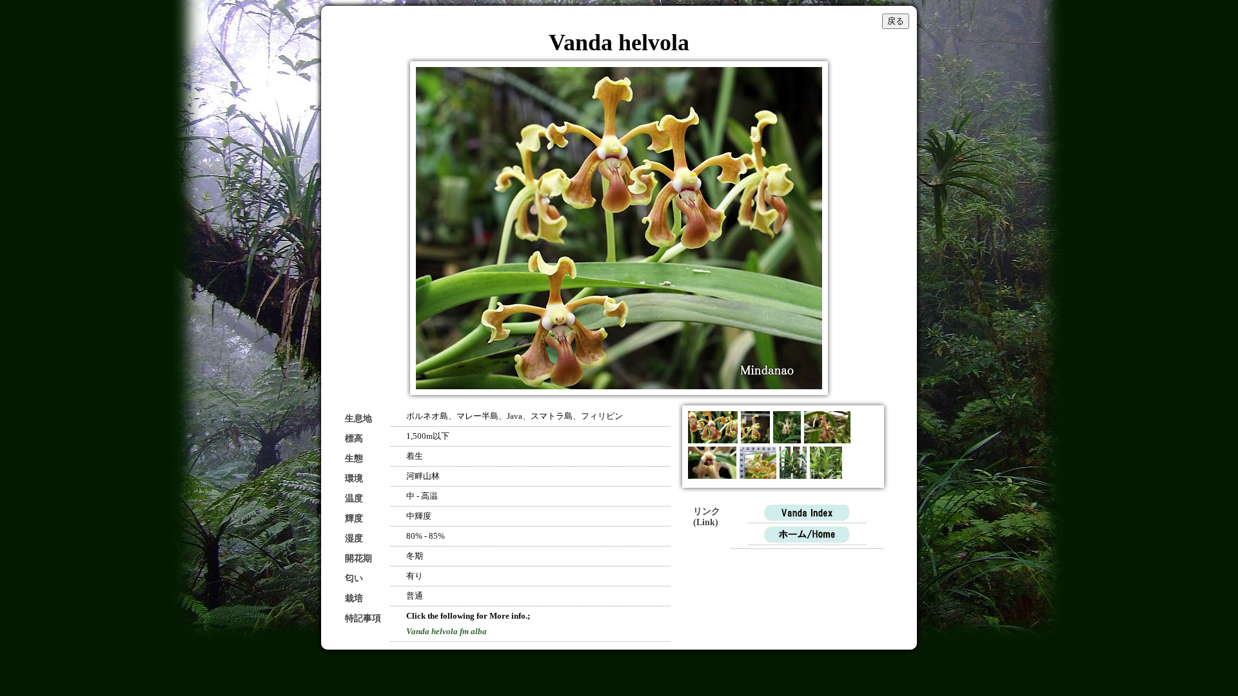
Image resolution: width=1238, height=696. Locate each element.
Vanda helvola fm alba (446, 631)
